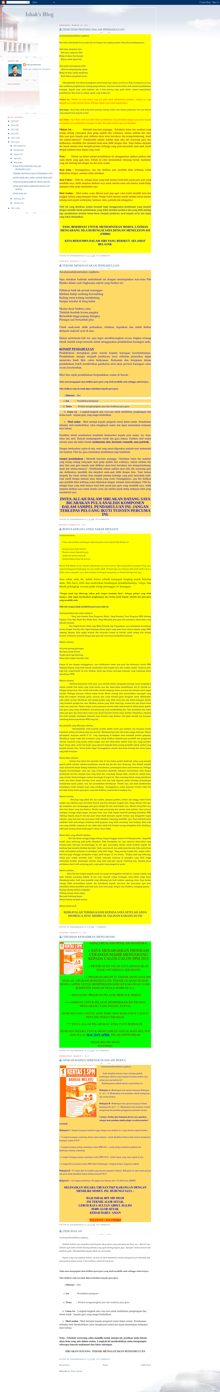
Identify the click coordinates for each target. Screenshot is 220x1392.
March (17, 162)
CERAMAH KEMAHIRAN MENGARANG (88, 937)
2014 (13, 133)
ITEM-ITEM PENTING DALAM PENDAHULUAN (93, 29)
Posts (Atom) (76, 1371)
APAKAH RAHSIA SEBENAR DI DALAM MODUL (94, 1060)
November (18, 145)
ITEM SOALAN (72, 1231)
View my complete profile (36, 69)
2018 (13, 121)
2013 (13, 137)
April (16, 158)
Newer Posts (64, 1364)
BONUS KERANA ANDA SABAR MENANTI (90, 529)
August (17, 154)
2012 (13, 142)
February (18, 198)
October (17, 149)
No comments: (103, 256)
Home (105, 1364)
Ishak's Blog (39, 14)
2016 (13, 125)
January (17, 202)
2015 (13, 129)
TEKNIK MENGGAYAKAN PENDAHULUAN (90, 265)
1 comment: (101, 927)
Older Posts (146, 1364)
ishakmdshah (33, 65)
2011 (13, 208)
